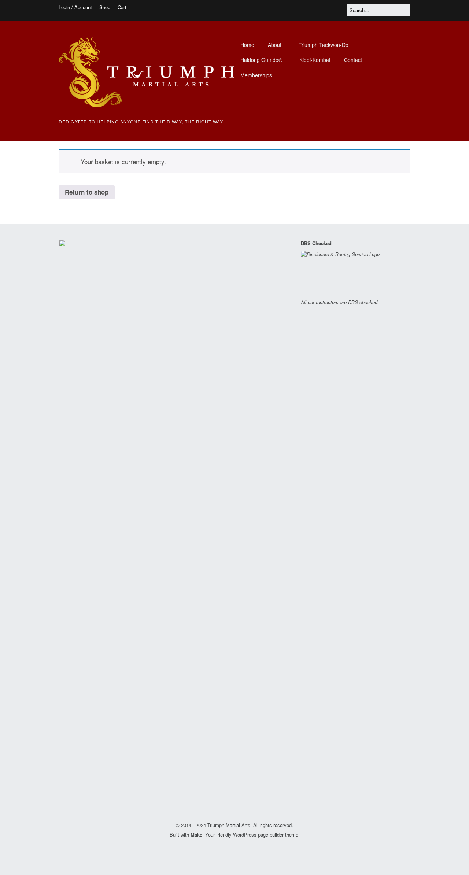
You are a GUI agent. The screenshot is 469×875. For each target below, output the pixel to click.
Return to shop (86, 192)
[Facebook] (227, 851)
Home (247, 44)
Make (196, 834)
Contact (353, 59)
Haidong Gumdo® (261, 59)
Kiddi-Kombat (314, 59)
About (274, 44)
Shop (104, 7)
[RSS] (240, 851)
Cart (122, 7)
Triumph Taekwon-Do (323, 44)
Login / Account (75, 7)
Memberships (256, 75)
